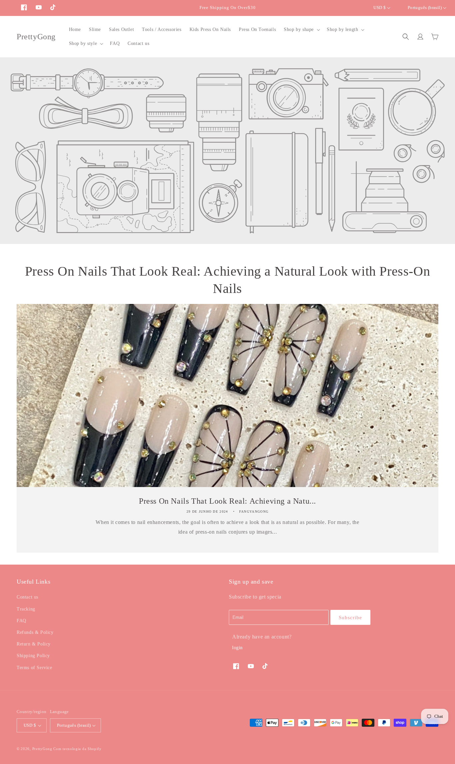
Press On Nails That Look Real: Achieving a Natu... (227, 501)
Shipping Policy (33, 655)
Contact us (27, 597)
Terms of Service (34, 667)
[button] (301, 30)
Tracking (26, 609)
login (237, 647)
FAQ (21, 620)
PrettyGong (42, 749)
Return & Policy (34, 643)
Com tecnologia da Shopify (77, 749)
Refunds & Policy (35, 632)
